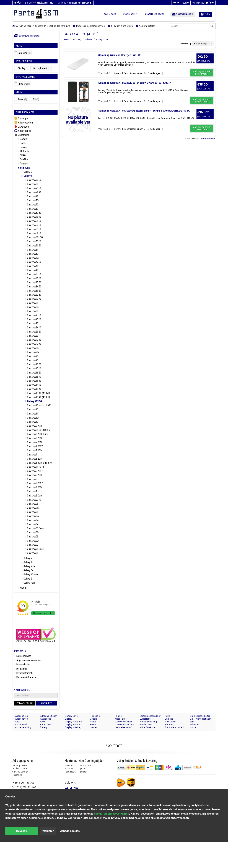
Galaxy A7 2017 (35, 446)
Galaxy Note (29, 566)
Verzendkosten (208, 138)
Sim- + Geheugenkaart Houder (200, 719)
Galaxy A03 (32, 536)
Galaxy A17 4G (34, 368)
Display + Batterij (73, 724)
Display (23, 68)
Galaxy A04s (33, 520)
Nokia (167, 716)
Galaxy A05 (32, 512)
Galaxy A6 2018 (35, 458)
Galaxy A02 (32, 544)
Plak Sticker (170, 721)
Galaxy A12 (32, 409)
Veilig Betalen (125, 761)
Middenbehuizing (148, 721)
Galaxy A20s (33, 356)
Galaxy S (27, 171)
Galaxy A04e (33, 516)
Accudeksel (21, 724)
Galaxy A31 (32, 303)
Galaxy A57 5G (34, 212)
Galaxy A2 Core (34, 495)
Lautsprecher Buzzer (150, 716)
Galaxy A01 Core (35, 548)
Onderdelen (23, 134)
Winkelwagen (202, 2)
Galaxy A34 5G (34, 286)
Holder (93, 724)
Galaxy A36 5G (34, 278)
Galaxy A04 (32, 524)
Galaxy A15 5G (34, 380)
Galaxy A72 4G (34, 192)
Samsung (24, 53)
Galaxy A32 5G (34, 294)
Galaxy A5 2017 (35, 471)
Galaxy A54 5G (34, 225)
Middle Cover (146, 724)
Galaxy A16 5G (34, 372)
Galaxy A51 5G (34, 245)
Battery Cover (71, 716)
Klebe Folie (120, 719)
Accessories (21, 719)
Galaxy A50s (33, 257)
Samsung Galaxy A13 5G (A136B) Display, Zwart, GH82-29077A (134, 82)
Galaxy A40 (32, 270)
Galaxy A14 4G (34, 389)
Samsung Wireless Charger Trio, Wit (119, 55)
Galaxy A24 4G (34, 327)
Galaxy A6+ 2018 (35, 466)
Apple (42, 721)
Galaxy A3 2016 (35, 487)
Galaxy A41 (32, 266)
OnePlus (23, 159)
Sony (192, 721)
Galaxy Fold (29, 582)
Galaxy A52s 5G (35, 237)
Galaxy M (27, 558)
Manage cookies (69, 830)
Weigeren (48, 830)
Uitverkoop (23, 126)
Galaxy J (27, 562)
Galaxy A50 (32, 253)
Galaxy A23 (32, 335)
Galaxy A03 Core (35, 528)
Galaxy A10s (33, 417)
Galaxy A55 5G (34, 221)
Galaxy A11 (32, 413)
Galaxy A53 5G (34, 229)
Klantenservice (155, 14)
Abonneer (46, 703)
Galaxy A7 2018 (35, 442)
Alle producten (25, 122)
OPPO (22, 155)
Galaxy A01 (32, 553)
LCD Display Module (124, 724)
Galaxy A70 (32, 204)
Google (23, 139)
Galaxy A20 (32, 360)
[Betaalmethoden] (155, 767)
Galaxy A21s (33, 348)
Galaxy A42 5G (34, 262)
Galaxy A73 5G (34, 188)
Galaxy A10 (32, 421)
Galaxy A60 (32, 208)
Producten (130, 14)
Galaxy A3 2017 (35, 483)
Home (66, 39)
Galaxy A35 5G (34, 282)
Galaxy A (27, 175)
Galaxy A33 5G (34, 290)
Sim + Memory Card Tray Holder (174, 727)
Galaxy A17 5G (34, 364)
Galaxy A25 (32, 323)
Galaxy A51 (32, 249)
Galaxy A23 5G (34, 331)
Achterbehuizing (23, 727)
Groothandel (184, 14)
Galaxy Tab (28, 570)
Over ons (110, 14)
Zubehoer (194, 724)
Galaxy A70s (33, 200)
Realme (23, 163)
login (206, 14)
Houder (93, 727)
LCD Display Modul (124, 721)
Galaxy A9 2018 (35, 425)
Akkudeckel (45, 719)
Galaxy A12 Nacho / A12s (40, 405)
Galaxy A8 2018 (35, 438)
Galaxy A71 (32, 196)
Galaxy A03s (33, 532)
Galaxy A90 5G (34, 180)
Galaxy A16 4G (34, 376)
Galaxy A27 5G (34, 315)
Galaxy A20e (33, 352)
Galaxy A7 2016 (35, 450)
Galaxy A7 (32, 454)
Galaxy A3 (32, 491)
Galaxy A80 (32, 184)
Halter (93, 721)
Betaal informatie (25, 673)
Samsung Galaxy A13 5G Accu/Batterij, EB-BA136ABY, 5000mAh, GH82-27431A (144, 110)
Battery (43, 727)
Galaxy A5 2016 (35, 475)
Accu (17, 721)
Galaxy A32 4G (34, 298)
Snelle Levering (147, 761)
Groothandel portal (28, 36)
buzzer (193, 727)
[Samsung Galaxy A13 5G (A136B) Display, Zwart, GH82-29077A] (78, 91)
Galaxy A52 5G (34, 233)
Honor (22, 143)
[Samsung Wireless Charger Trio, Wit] (78, 64)
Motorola (24, 151)
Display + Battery (73, 727)
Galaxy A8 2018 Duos (37, 434)
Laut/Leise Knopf (123, 727)
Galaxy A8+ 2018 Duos (38, 430)
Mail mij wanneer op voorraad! (202, 72)
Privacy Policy (23, 664)
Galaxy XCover (30, 574)
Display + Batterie (73, 721)
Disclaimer (21, 668)
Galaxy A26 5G (34, 319)
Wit (36, 99)
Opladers (24, 84)
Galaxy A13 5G (34, 401)
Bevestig (21, 830)
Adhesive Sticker (48, 716)
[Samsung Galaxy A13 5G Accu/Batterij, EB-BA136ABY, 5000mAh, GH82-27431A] (78, 119)
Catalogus (22, 118)
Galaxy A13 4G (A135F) (38, 397)
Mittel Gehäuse (147, 727)
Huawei (23, 147)
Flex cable (95, 716)
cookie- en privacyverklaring (111, 813)
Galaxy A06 (32, 503)
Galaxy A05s (33, 507)
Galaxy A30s (33, 307)
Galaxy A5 (32, 479)
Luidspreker (145, 719)
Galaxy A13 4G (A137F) (38, 393)
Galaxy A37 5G (34, 274)
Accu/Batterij (42, 68)
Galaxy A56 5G (34, 216)
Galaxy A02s (33, 540)
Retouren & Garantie (26, 677)
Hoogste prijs (200, 43)
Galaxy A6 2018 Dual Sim (39, 462)
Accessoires (24, 130)
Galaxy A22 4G (34, 344)
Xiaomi (23, 587)
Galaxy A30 (32, 311)
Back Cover (45, 724)
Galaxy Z (27, 578)
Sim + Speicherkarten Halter (200, 716)
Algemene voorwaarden (28, 660)
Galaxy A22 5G (34, 339)
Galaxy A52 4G (34, 241)
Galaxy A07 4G (34, 499)
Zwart (22, 99)
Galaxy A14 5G (34, 384)
